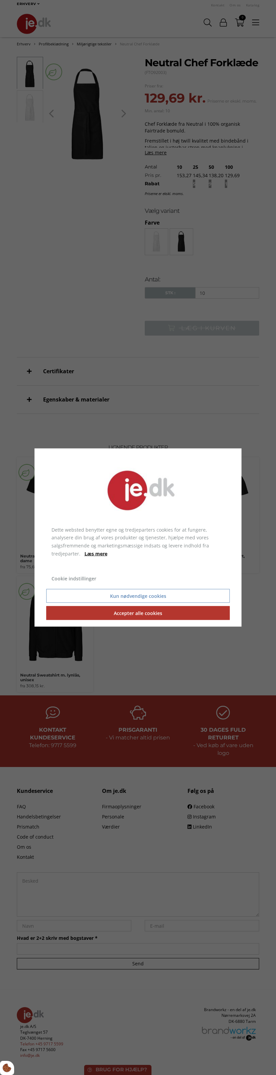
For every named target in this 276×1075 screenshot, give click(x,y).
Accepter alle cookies (138, 613)
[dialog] (138, 537)
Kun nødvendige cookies (138, 596)
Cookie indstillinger (73, 578)
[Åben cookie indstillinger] (7, 1068)
